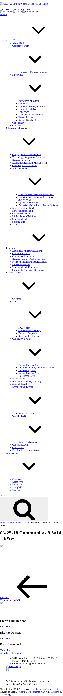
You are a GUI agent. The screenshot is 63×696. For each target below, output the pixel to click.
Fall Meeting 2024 (27, 370)
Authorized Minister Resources (27, 250)
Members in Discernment (30, 114)
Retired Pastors (25, 117)
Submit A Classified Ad (29, 442)
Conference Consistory (29, 330)
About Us (11, 40)
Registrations (18, 378)
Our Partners (18, 123)
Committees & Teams (28, 109)
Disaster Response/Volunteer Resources (31, 259)
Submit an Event (26, 413)
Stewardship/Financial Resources (28, 270)
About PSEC (18, 43)
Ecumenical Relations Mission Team (29, 162)
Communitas (18, 447)
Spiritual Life (18, 221)
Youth (15, 224)
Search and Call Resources (25, 267)
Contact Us (17, 125)
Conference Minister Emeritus (32, 72)
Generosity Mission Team (24, 165)
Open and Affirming (28, 202)
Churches (23, 103)
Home (3, 522)
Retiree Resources (21, 264)
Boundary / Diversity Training (26, 381)
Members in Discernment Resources (29, 261)
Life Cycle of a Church (23, 208)
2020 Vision (24, 327)
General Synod (19, 384)
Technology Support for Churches (28, 157)
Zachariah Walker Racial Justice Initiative (38, 205)
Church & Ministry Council (31, 106)
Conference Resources (23, 256)
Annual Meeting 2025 (29, 365)
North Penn (17, 482)
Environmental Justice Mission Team (36, 194)
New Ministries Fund (22, 211)
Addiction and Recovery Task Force (35, 197)
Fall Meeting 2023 (27, 376)
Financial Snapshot (27, 333)
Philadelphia (18, 484)
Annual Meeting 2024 (29, 373)
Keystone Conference (28, 336)
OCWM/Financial (21, 213)
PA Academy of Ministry (24, 216)
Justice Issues (24, 200)
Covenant (17, 479)
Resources (11, 248)
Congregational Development (26, 154)
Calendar (16, 299)
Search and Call (20, 219)
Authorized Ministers (28, 101)
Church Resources (21, 253)
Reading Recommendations (25, 450)
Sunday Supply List (27, 120)
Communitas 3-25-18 (18, 522)
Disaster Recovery (21, 160)
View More (5, 626)
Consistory (23, 112)
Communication (20, 444)
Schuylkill (17, 487)
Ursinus (16, 490)
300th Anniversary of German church (36, 367)
